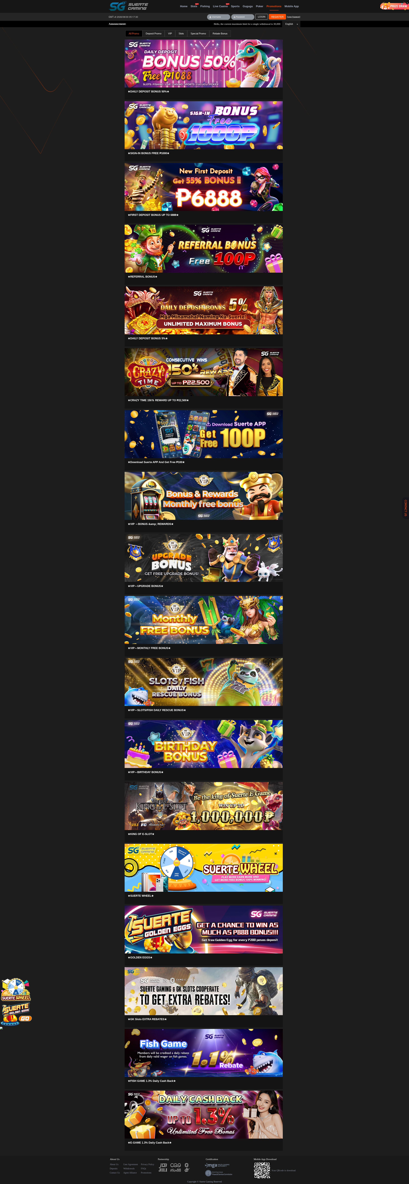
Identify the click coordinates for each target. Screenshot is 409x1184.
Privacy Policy (147, 1164)
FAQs (143, 1168)
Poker (259, 6)
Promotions (273, 6)
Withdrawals (129, 1168)
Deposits (113, 1168)
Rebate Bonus (220, 33)
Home (183, 6)
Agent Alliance (130, 1173)
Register (277, 16)
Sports (235, 6)
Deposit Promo (153, 33)
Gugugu (248, 6)
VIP (170, 33)
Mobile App (292, 6)
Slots (194, 6)
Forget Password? (293, 17)
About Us (114, 1164)
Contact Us (115, 1173)
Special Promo (198, 33)
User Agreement (130, 1164)
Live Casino (220, 6)
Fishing (205, 6)
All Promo (134, 33)
